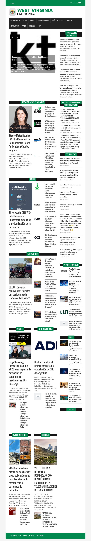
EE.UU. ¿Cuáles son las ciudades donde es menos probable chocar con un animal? (51, 316)
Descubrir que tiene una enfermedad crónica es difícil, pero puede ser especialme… (70, 60)
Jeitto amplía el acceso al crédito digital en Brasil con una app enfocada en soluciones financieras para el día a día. (25, 516)
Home (12, 3)
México (32, 20)
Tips (40, 26)
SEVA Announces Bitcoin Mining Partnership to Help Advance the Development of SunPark (50, 126)
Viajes (24, 26)
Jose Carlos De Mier (66, 180)
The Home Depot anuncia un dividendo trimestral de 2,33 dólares (70, 127)
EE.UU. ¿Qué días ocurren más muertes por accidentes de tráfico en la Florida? (19, 292)
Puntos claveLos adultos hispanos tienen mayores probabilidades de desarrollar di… (71, 91)
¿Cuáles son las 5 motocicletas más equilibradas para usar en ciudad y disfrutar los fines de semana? (50, 301)
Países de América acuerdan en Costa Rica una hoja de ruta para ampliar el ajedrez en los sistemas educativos (51, 400)
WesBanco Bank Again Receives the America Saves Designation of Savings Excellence (50, 111)
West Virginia (15, 20)
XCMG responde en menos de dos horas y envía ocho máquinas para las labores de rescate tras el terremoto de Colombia (20, 479)
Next (18, 36)
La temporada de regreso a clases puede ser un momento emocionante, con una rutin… (70, 45)
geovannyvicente (65, 233)
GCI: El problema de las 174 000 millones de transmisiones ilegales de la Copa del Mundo (51, 240)
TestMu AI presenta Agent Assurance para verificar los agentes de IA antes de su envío (50, 207)
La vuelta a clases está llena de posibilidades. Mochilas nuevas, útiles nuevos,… (71, 75)
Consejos (32, 26)
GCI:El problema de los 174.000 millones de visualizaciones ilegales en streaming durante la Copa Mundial (50, 223)
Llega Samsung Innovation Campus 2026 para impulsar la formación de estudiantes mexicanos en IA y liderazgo (20, 373)
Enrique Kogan (64, 166)
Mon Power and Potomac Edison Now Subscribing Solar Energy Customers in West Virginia (50, 143)
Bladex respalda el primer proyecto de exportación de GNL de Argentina (44, 367)
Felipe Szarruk (64, 209)
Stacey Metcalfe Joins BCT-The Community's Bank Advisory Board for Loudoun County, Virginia (19, 143)
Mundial (69, 20)
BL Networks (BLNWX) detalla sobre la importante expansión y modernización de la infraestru (20, 220)
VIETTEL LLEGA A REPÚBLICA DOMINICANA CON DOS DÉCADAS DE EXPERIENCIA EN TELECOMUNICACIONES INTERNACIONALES (45, 479)
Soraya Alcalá (64, 199)
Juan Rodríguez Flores (67, 245)
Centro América (43, 20)
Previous (12, 36)
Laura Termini (64, 257)
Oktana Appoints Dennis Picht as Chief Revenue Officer (30, 58)
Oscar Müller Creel (66, 187)
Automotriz (15, 26)
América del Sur (57, 20)
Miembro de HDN (75, 3)
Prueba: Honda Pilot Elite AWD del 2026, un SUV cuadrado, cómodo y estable (50, 286)
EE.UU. (25, 20)
